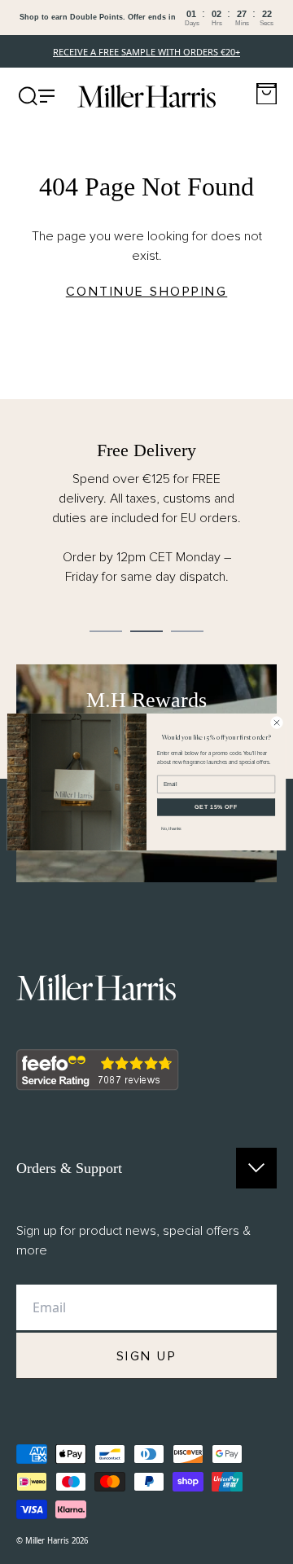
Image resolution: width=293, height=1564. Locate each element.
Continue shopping (147, 291)
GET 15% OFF (216, 807)
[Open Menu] (36, 96)
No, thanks (171, 828)
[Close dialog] (276, 722)
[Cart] (266, 94)
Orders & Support (69, 1168)
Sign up (146, 1356)
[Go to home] (146, 96)
